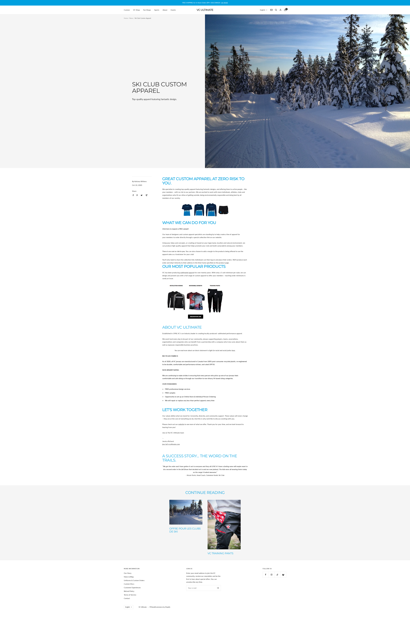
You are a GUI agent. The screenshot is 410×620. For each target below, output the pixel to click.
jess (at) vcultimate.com (171, 444)
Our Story (127, 573)
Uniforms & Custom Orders (134, 580)
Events (173, 10)
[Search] (276, 10)
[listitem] (133, 195)
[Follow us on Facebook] (266, 575)
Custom (127, 10)
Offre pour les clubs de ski (185, 530)
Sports (156, 10)
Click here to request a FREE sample (175, 229)
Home (126, 18)
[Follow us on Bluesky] (283, 575)
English (262, 10)
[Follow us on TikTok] (277, 575)
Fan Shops (147, 10)
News (131, 18)
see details (224, 3)
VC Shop (136, 10)
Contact (127, 598)
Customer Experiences (132, 587)
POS (151, 607)
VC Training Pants (220, 553)
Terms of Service (130, 595)
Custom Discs (129, 584)
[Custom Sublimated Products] (205, 210)
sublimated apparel (187, 273)
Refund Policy (129, 591)
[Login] (280, 10)
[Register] (218, 588)
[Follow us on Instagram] (271, 575)
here (233, 350)
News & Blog (128, 577)
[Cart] (285, 10)
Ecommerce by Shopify (162, 607)
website (181, 424)
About (165, 10)
